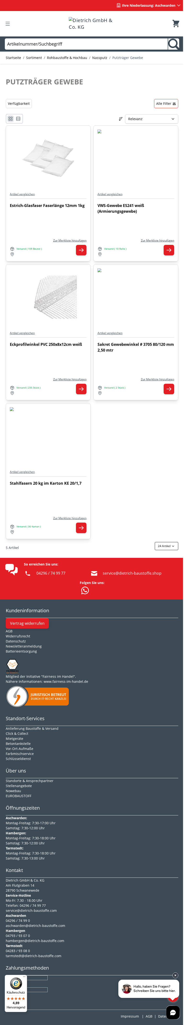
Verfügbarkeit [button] (19, 103)
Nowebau (13, 791)
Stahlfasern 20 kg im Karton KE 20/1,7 (45, 483)
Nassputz (99, 57)
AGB (9, 631)
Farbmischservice (20, 753)
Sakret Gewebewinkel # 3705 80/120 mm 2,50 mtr (136, 347)
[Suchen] (173, 44)
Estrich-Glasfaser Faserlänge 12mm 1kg (47, 205)
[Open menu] (7, 24)
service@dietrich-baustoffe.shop (132, 573)
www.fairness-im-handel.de (66, 681)
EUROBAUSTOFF (18, 796)
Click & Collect (17, 733)
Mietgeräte (14, 738)
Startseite (13, 57)
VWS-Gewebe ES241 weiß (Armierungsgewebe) (121, 208)
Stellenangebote (19, 785)
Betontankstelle (18, 743)
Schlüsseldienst (18, 758)
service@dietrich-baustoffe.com (31, 910)
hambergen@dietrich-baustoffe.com (35, 940)
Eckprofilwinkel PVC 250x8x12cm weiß (46, 344)
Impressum (130, 1016)
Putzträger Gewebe (127, 57)
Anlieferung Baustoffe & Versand (32, 728)
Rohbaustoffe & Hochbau (67, 57)
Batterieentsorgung (21, 651)
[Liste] (18, 118)
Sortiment (34, 57)
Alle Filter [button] (164, 103)
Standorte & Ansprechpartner (29, 780)
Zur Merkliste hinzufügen (69, 240)
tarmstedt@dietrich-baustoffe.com (33, 956)
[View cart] (176, 23)
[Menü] (24, 978)
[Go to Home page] (91, 23)
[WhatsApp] (85, 590)
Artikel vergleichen (22, 194)
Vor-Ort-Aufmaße (19, 748)
